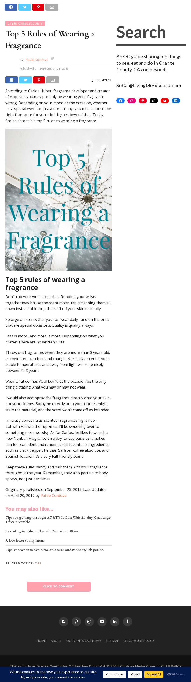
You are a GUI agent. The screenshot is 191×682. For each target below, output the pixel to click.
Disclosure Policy (139, 641)
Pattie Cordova (36, 59)
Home (41, 641)
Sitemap (112, 641)
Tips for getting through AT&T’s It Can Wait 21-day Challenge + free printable (58, 520)
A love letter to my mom (24, 541)
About (56, 641)
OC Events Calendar (83, 641)
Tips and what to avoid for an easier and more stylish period (54, 550)
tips (38, 563)
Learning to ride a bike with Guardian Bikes (41, 531)
